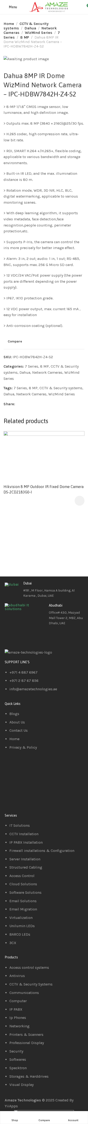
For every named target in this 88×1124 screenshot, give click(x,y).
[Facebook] (10, 637)
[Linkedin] (23, 637)
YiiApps (11, 1106)
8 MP (24, 37)
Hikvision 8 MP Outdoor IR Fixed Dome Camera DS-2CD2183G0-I (44, 489)
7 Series (31, 366)
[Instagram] (36, 637)
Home (9, 23)
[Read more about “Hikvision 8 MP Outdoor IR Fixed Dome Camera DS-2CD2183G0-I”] (79, 501)
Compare (15, 341)
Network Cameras (47, 372)
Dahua (30, 28)
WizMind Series (38, 32)
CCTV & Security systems (60, 388)
